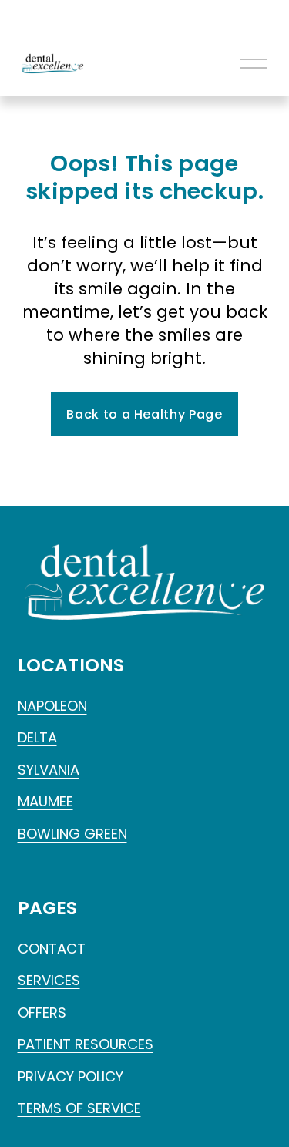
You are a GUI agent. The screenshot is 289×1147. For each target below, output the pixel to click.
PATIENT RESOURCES (85, 1044)
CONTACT (52, 948)
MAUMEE (45, 801)
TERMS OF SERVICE (79, 1108)
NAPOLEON (52, 705)
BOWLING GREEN (72, 833)
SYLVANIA (48, 769)
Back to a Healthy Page (144, 414)
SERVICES (49, 980)
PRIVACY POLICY (70, 1076)
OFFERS (42, 1012)
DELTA (37, 737)
